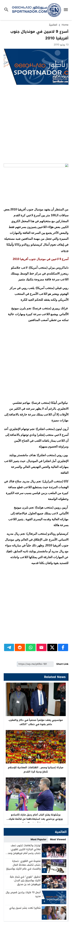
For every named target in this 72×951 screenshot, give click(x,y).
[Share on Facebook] (63, 647)
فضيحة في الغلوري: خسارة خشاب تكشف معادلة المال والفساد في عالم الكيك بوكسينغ (23, 865)
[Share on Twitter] (52, 647)
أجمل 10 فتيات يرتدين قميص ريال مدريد (23, 894)
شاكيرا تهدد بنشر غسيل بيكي (25, 908)
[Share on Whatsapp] (31, 647)
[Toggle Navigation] (66, 10)
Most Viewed (58, 839)
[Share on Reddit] (20, 647)
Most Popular (38, 839)
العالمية (53, 25)
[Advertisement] (36, 124)
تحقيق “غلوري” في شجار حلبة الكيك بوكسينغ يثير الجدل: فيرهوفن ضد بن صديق (25, 880)
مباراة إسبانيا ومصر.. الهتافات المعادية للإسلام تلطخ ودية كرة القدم (35, 769)
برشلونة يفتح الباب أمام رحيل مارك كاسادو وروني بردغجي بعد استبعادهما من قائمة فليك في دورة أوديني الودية (36, 818)
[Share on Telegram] (9, 647)
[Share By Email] (41, 647)
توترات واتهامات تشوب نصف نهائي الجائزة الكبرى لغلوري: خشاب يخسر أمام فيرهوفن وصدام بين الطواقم (23, 851)
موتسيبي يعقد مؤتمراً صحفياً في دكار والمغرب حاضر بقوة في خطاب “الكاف (35, 722)
